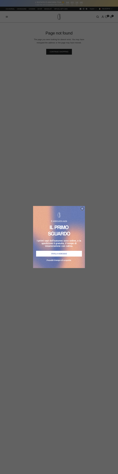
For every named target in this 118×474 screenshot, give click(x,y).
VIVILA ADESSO (59, 254)
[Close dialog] (82, 208)
